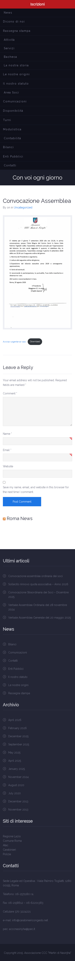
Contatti (10, 165)
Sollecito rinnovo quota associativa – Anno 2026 (38, 584)
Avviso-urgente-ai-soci (14, 341)
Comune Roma (12, 840)
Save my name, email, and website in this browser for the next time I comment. (36, 489)
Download (35, 341)
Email (7, 450)
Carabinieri (9, 849)
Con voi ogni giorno (37, 178)
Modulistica (12, 129)
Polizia (7, 854)
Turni (7, 120)
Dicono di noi (14, 21)
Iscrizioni (37, 4)
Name (7, 433)
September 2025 (18, 744)
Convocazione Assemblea (37, 200)
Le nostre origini (16, 74)
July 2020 (14, 793)
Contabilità (12, 138)
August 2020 (16, 785)
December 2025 (18, 736)
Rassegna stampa (17, 30)
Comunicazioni (15, 101)
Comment (10, 393)
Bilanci (8, 147)
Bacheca (10, 56)
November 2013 (18, 809)
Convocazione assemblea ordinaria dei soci (35, 576)
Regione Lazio (12, 836)
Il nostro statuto (16, 83)
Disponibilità (13, 110)
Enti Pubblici (13, 156)
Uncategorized (23, 207)
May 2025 (14, 752)
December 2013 (18, 801)
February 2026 (17, 728)
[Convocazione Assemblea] (37, 272)
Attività (9, 39)
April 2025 (14, 760)
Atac (5, 845)
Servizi (9, 48)
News (8, 12)
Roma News (19, 518)
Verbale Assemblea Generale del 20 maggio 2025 (39, 617)
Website (8, 466)
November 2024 (18, 777)
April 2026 (14, 720)
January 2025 (16, 768)
